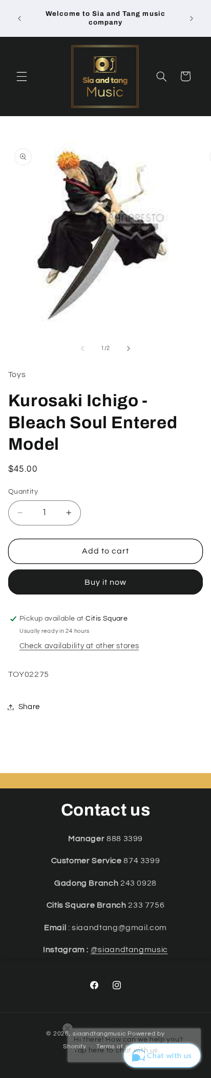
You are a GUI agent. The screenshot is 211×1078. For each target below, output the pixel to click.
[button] (21, 76)
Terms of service (122, 1046)
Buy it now (106, 582)
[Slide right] (128, 348)
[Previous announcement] (19, 18)
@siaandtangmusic (129, 949)
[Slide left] (82, 348)
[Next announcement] (191, 18)
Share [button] (29, 707)
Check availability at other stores (79, 646)
